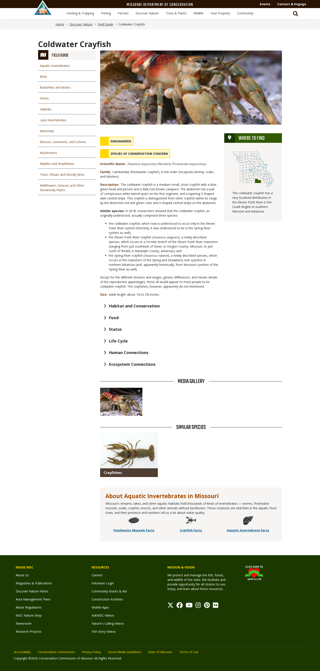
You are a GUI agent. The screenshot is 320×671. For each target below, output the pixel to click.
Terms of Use (189, 652)
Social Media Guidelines (124, 652)
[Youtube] (189, 606)
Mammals (47, 131)
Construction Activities (107, 599)
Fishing (106, 13)
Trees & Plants (176, 13)
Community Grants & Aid (109, 591)
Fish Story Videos (104, 631)
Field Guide (105, 24)
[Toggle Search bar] (296, 13)
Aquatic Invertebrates (55, 66)
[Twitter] (170, 606)
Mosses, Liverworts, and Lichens (63, 142)
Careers (97, 575)
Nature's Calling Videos (108, 623)
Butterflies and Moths (55, 87)
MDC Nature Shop (29, 615)
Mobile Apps (100, 607)
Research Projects (28, 631)
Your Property (220, 13)
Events (265, 4)
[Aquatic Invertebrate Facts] (248, 521)
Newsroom (24, 623)
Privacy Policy (91, 652)
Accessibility (22, 652)
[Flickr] (215, 606)
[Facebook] (180, 606)
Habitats (46, 109)
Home (60, 24)
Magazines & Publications (34, 583)
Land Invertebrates (53, 120)
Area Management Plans (33, 599)
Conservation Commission (56, 652)
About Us (22, 575)
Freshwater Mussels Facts (133, 530)
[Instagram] (198, 606)
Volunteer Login (103, 583)
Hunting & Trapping (80, 13)
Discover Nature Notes (32, 591)
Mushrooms (48, 153)
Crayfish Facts (191, 530)
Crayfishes (113, 472)
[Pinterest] (207, 606)
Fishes (44, 98)
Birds (43, 76)
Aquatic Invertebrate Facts (248, 530)
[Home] (42, 12)
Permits (123, 13)
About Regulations (29, 607)
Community (245, 13)
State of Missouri (160, 652)
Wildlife (199, 13)
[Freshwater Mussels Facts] (133, 521)
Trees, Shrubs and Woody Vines (62, 174)
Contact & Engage (291, 4)
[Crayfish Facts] (190, 521)
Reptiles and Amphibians (57, 164)
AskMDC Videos (103, 615)
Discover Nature (147, 13)
